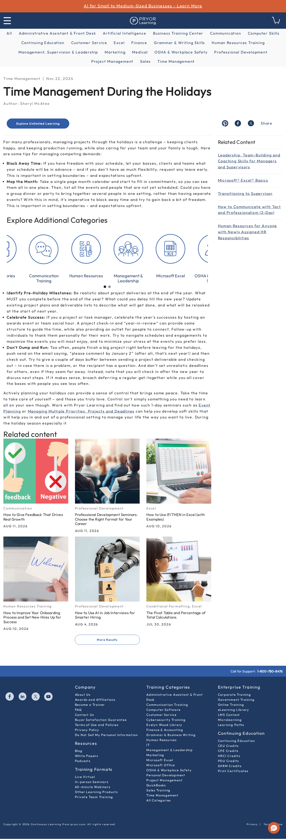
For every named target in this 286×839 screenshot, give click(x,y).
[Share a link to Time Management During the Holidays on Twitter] (251, 124)
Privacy (252, 824)
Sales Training (158, 790)
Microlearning (230, 720)
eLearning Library (233, 710)
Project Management (112, 61)
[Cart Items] (276, 22)
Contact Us (84, 715)
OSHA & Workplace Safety (181, 52)
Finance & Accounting (164, 730)
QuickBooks (156, 785)
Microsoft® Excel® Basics (243, 180)
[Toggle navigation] (7, 20)
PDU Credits (228, 761)
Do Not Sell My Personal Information (106, 735)
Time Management (176, 61)
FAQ (78, 710)
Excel (119, 42)
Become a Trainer (90, 705)
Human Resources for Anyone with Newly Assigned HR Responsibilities (247, 231)
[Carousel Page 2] (109, 286)
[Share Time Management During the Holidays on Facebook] (238, 124)
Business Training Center (178, 33)
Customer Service (89, 42)
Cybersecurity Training (166, 720)
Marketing (115, 52)
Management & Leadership (169, 750)
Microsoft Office (160, 765)
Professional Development (240, 52)
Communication (225, 33)
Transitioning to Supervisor (245, 193)
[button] (274, 828)
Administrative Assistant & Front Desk (57, 33)
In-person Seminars (91, 782)
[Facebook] (9, 697)
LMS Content (229, 715)
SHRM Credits (230, 766)
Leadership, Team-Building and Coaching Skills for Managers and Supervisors (249, 161)
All (9, 33)
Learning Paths (231, 725)
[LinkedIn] (22, 697)
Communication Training (167, 705)
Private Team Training (94, 797)
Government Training (236, 700)
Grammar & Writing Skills (179, 42)
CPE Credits (228, 751)
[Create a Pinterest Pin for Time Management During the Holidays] (225, 124)
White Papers (86, 756)
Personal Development (165, 775)
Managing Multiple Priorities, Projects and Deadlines (81, 411)
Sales (145, 61)
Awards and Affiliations (95, 700)
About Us (82, 695)
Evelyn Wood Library (164, 725)
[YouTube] (48, 697)
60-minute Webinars (92, 787)
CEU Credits (228, 746)
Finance (139, 42)
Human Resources (161, 740)
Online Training (231, 705)
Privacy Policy (87, 730)
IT (148, 745)
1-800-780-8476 (270, 671)
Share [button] (266, 123)
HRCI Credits (229, 756)
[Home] (143, 20)
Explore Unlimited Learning (38, 123)
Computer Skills (264, 33)
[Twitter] (35, 697)
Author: (11, 103)
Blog (78, 751)
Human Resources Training (238, 42)
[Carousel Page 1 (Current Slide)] (105, 286)
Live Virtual (85, 777)
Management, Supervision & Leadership (58, 52)
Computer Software (163, 710)
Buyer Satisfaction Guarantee (101, 720)
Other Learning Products (96, 792)
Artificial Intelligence (124, 33)
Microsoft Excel (159, 760)
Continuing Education (42, 42)
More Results (107, 640)
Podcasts (82, 761)
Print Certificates (233, 771)
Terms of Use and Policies (97, 725)
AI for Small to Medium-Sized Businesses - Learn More (143, 5)
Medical (140, 52)
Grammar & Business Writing (171, 735)
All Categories (158, 800)
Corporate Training (234, 695)
